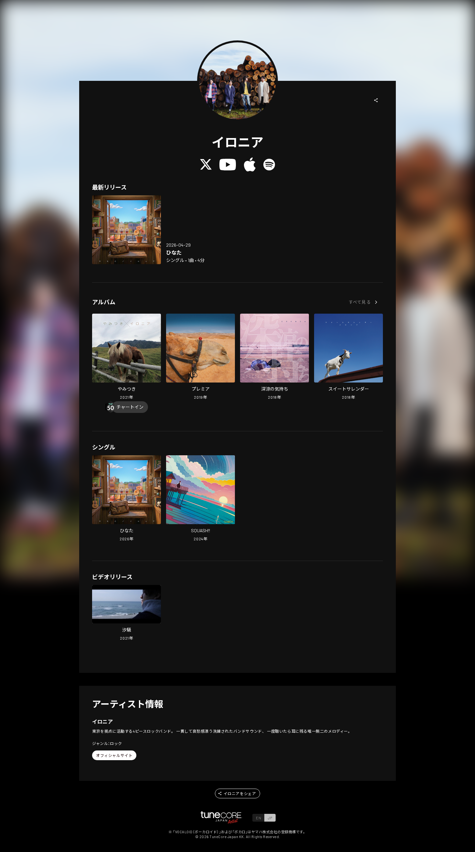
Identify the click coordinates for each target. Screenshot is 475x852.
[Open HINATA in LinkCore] (126, 229)
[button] (376, 100)
